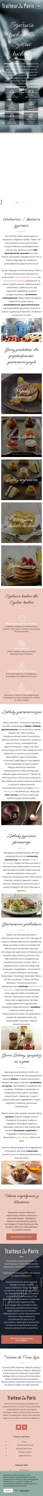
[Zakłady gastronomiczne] (31, 91)
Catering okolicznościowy (12, 96)
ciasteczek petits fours (26, 277)
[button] (17, 202)
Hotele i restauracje (12, 108)
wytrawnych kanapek (13, 281)
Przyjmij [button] (8, 1490)
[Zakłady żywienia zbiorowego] (12, 115)
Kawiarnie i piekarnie (31, 108)
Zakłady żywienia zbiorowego (12, 121)
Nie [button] (16, 1490)
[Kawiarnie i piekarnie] (31, 103)
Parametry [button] (24, 1491)
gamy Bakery (22, 1137)
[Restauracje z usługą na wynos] (31, 115)
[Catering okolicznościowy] (12, 91)
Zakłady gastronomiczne (31, 96)
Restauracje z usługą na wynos (31, 121)
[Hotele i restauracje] (12, 103)
